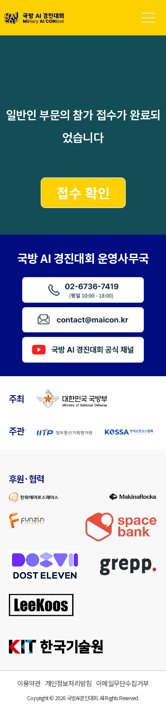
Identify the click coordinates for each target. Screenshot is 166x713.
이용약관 (29, 683)
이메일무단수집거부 (122, 683)
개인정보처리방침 (68, 683)
